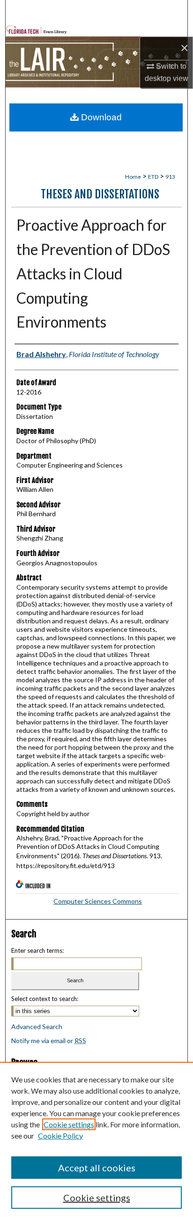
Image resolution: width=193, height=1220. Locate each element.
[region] (96, 1141)
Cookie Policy (60, 1135)
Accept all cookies (96, 1167)
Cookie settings (69, 1124)
